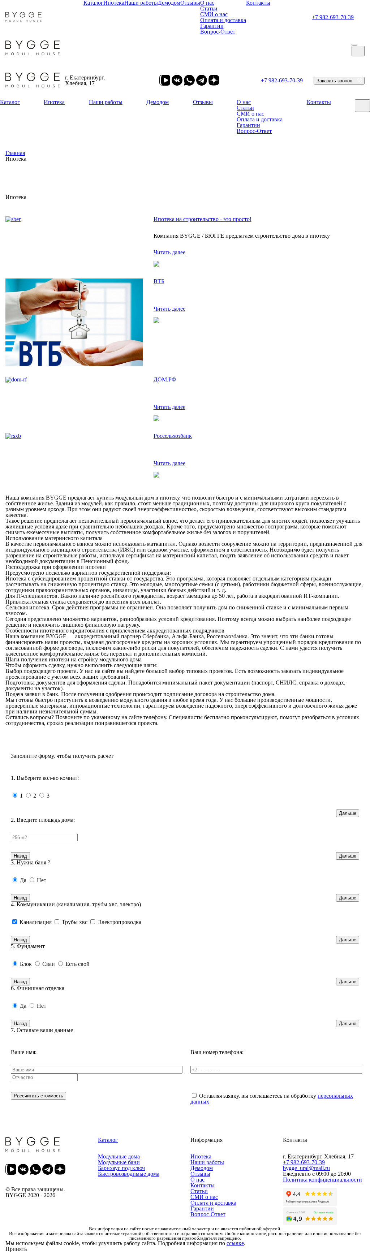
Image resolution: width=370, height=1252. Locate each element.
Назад (20, 856)
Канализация (36, 922)
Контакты (319, 102)
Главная (15, 153)
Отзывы (203, 102)
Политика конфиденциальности (322, 1180)
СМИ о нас (214, 14)
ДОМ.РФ (165, 379)
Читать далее (169, 252)
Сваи (48, 964)
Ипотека (54, 102)
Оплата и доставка (223, 20)
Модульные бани (119, 1162)
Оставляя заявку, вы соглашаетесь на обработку (271, 1099)
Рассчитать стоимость (38, 1095)
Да (23, 880)
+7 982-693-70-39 (333, 17)
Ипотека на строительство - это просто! (202, 219)
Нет (41, 880)
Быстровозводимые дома (128, 1174)
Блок (26, 964)
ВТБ (159, 281)
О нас (244, 102)
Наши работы (105, 102)
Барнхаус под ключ (121, 1168)
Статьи (209, 8)
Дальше (347, 813)
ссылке (235, 1243)
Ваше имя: (23, 1052)
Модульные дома (119, 1156)
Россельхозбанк (173, 436)
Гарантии (212, 26)
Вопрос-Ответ (217, 32)
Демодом (157, 102)
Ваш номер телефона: (217, 1052)
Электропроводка (119, 922)
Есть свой (77, 964)
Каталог (10, 102)
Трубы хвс (74, 922)
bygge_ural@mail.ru (306, 1168)
